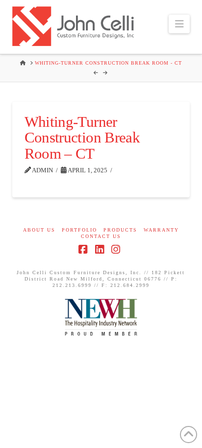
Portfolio (79, 230)
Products (120, 230)
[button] (179, 24)
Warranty (161, 230)
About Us (39, 230)
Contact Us (101, 236)
